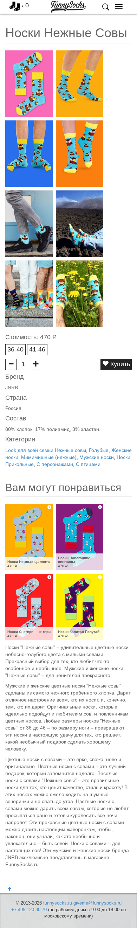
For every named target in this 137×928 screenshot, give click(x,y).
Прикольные (19, 464)
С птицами (88, 464)
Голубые (99, 450)
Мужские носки (96, 457)
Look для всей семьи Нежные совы (45, 450)
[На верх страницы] (9, 889)
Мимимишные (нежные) (49, 457)
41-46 (37, 349)
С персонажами (55, 464)
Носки (123, 457)
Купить (119, 364)
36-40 (15, 349)
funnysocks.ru (57, 903)
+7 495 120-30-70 (29, 909)
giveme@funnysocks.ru (97, 903)
